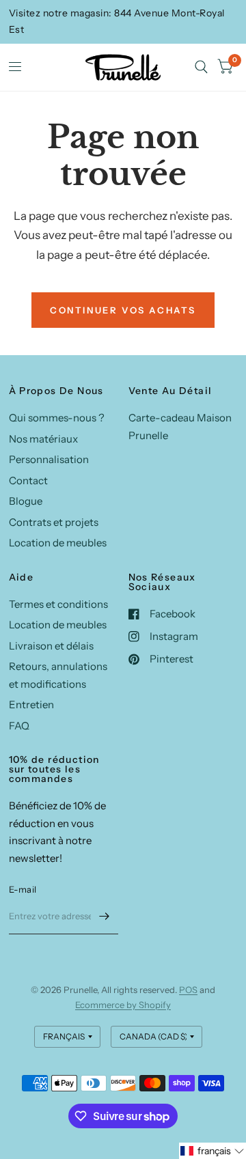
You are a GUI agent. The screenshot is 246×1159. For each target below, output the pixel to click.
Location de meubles (58, 542)
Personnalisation (49, 459)
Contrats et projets (53, 522)
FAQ (19, 725)
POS (188, 989)
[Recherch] (201, 67)
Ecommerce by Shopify (123, 1004)
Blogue (25, 500)
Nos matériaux (43, 438)
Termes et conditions (58, 604)
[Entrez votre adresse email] (104, 916)
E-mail (23, 889)
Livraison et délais (51, 645)
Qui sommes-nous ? (57, 417)
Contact (28, 480)
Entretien (31, 704)
